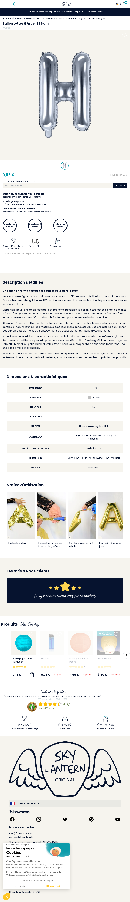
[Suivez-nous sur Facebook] (12, 819)
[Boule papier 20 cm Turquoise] (23, 643)
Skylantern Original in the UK (24, 892)
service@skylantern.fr (21, 837)
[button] (4, 655)
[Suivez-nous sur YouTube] (117, 819)
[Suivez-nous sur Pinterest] (91, 819)
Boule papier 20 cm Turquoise (23, 660)
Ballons (18, 18)
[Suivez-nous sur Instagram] (39, 819)
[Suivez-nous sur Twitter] (65, 819)
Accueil (9, 18)
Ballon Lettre (29, 18)
